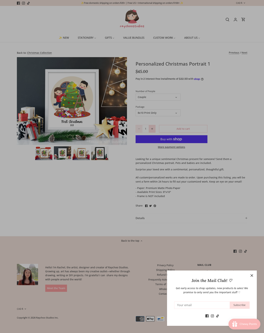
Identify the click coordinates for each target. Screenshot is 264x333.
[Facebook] (207, 315)
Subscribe (239, 305)
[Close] (252, 275)
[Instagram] (212, 315)
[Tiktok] (217, 315)
